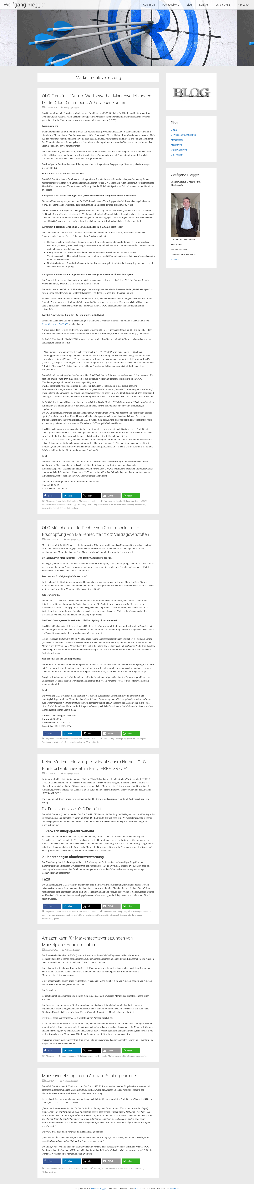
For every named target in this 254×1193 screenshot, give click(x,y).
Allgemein (50, 501)
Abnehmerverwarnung (113, 911)
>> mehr (175, 259)
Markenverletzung (143, 1056)
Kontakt (203, 4)
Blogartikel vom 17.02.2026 (55, 324)
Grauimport (141, 738)
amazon (65, 1056)
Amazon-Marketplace (78, 1056)
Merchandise (140, 504)
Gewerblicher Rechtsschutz (67, 501)
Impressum (243, 4)
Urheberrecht (177, 154)
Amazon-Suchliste (109, 1168)
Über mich (149, 4)
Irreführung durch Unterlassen (100, 504)
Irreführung (81, 504)
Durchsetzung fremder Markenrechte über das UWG (125, 501)
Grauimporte (47, 742)
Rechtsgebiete (170, 4)
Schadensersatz (124, 914)
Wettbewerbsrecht (179, 149)
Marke (82, 914)
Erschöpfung (109, 738)
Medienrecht (176, 144)
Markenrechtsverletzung (124, 504)
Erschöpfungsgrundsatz (125, 738)
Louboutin (102, 1056)
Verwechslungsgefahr (51, 918)
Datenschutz (222, 4)
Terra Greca (137, 914)
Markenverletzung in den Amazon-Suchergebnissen (90, 1075)
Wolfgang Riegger (24, 5)
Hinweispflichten (49, 504)
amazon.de (92, 1056)
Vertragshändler (92, 742)
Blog (189, 4)
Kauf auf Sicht (72, 914)
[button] (52, 495)
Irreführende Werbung (66, 504)
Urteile (93, 501)
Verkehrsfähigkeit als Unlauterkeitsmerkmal (60, 508)
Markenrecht (84, 501)
